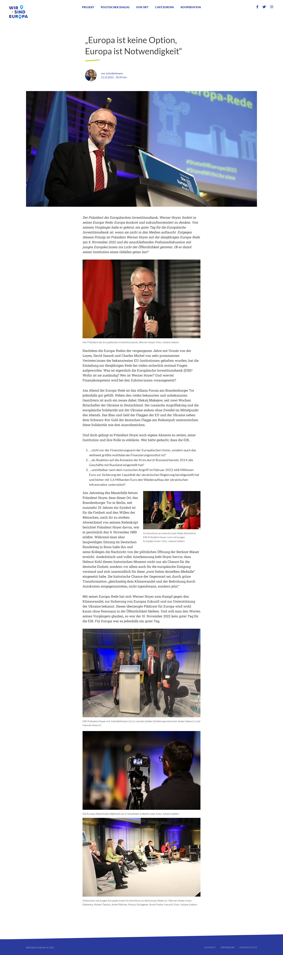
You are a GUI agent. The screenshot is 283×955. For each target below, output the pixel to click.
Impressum (228, 947)
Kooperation (191, 7)
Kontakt (210, 947)
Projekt (88, 7)
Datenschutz (248, 947)
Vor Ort (142, 7)
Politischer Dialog (115, 7)
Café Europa (164, 7)
